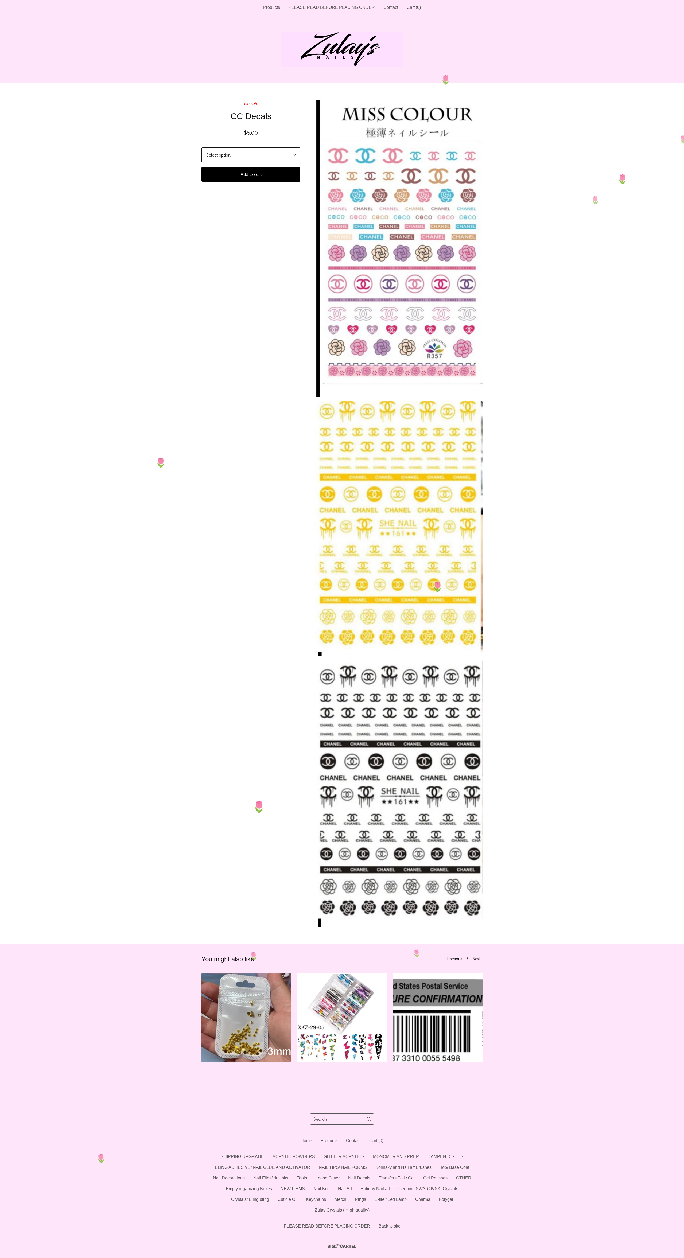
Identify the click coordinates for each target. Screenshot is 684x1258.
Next (476, 958)
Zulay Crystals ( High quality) (342, 1210)
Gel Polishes (435, 1178)
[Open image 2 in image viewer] (398, 528)
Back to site (390, 1226)
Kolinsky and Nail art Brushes (403, 1167)
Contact (390, 7)
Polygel (446, 1199)
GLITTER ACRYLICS (344, 1156)
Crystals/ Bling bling (250, 1199)
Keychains (316, 1199)
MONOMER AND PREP (396, 1156)
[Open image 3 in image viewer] (398, 793)
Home (306, 1140)
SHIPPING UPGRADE (242, 1156)
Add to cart (251, 174)
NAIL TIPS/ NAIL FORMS (343, 1167)
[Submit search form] (369, 1119)
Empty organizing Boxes (249, 1188)
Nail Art (345, 1188)
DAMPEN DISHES (446, 1156)
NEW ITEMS (293, 1188)
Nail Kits (321, 1188)
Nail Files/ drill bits (270, 1178)
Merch (340, 1199)
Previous (454, 958)
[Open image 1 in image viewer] (398, 248)
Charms (422, 1199)
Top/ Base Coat (454, 1167)
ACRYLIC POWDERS (294, 1156)
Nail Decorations (229, 1178)
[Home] (342, 49)
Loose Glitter (328, 1178)
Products (271, 7)
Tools (302, 1178)
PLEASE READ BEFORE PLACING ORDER (332, 7)
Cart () (414, 7)
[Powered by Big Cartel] (342, 1246)
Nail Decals (359, 1178)
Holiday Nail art (375, 1188)
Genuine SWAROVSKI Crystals (428, 1188)
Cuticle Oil (287, 1199)
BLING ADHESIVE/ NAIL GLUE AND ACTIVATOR (262, 1167)
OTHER (463, 1178)
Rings (360, 1199)
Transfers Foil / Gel (397, 1178)
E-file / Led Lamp (391, 1199)
